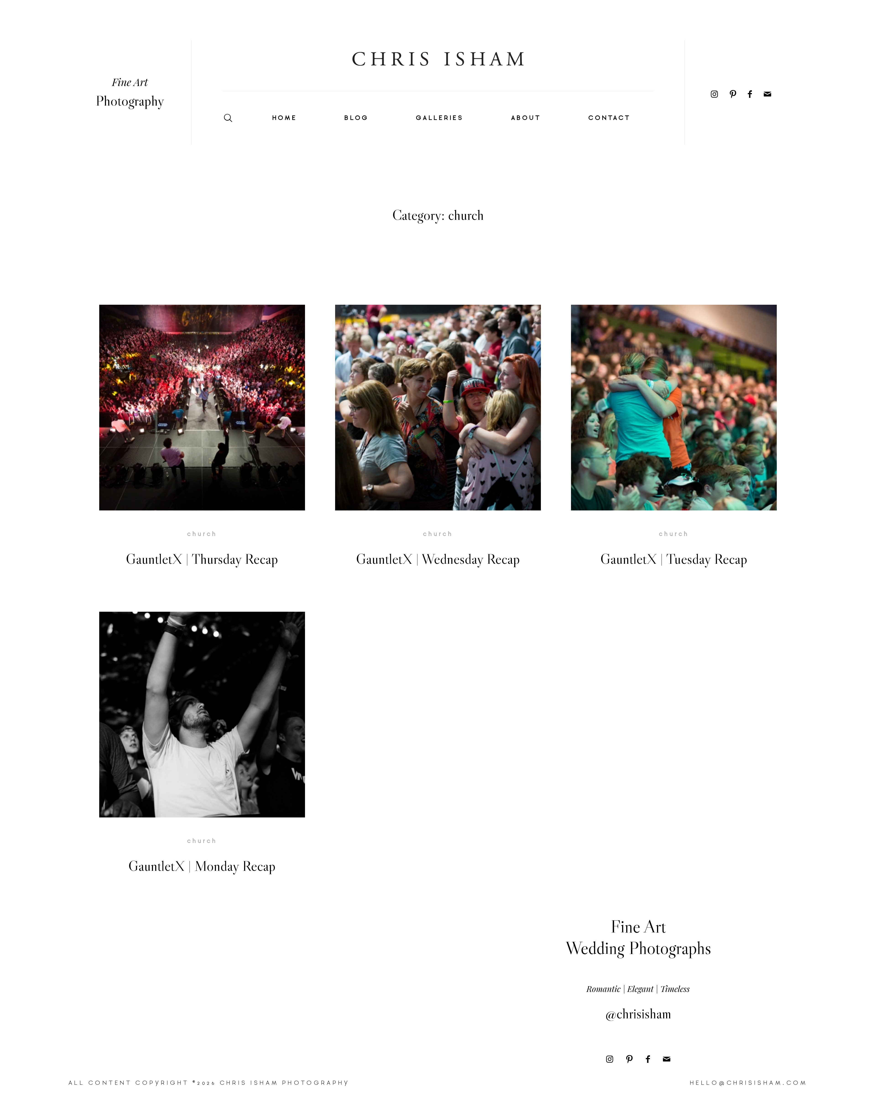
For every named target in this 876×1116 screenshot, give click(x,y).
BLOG (355, 118)
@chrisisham (638, 1013)
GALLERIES (439, 118)
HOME (283, 118)
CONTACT (608, 118)
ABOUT (525, 118)
